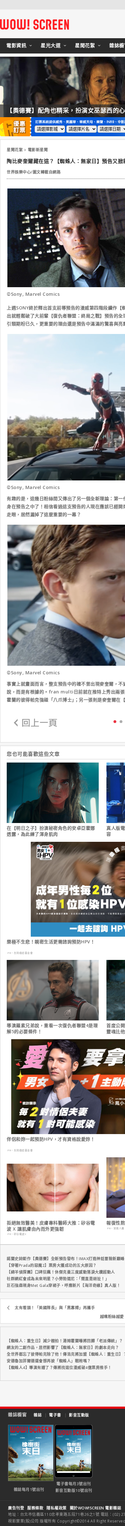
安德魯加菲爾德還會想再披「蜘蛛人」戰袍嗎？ (49, 1361)
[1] (121, 721)
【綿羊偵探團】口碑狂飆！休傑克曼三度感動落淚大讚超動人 (61, 1272)
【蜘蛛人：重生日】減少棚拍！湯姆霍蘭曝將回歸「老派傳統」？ (65, 1341)
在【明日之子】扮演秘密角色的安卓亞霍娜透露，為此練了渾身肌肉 (51, 831)
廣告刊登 (16, 1508)
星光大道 (51, 45)
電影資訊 (16, 45)
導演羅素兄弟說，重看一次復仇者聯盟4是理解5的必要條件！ (52, 1028)
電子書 (55, 1415)
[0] (114, 721)
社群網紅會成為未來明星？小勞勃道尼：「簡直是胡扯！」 (58, 1278)
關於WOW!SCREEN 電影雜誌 (95, 1508)
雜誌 (38, 1415)
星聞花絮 (85, 45)
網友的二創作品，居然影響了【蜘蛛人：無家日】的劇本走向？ (63, 1347)
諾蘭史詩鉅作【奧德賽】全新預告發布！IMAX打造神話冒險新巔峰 (66, 1258)
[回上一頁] (35, 723)
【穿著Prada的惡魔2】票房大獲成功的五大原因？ (52, 1265)
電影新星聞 (38, 150)
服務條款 (35, 1508)
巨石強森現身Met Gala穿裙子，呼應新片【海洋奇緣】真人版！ (64, 1285)
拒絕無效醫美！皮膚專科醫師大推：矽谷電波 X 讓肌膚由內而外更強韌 (51, 1225)
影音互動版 (79, 1415)
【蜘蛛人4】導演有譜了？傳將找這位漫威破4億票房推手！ (59, 1367)
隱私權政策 (56, 1508)
